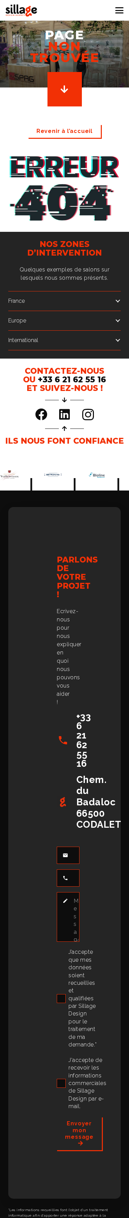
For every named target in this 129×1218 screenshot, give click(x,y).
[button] (119, 10)
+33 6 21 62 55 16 (83, 740)
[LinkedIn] (64, 414)
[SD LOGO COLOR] (21, 10)
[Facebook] (41, 414)
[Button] (64, 89)
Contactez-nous (64, 371)
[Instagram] (88, 415)
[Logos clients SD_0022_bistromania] (49, 474)
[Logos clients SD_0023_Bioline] (92, 474)
